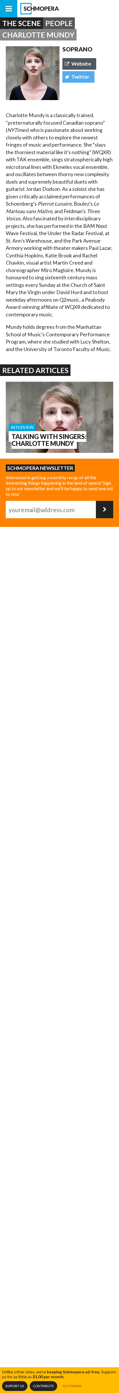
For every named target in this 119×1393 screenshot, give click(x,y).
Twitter (80, 77)
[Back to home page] (68, 8)
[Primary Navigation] (8, 8)
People (59, 23)
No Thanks (72, 1386)
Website (81, 64)
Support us (14, 1386)
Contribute (43, 1386)
